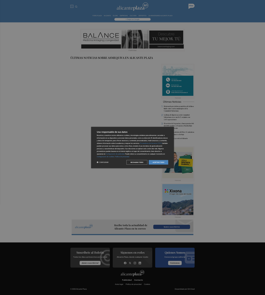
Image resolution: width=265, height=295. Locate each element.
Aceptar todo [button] (158, 162)
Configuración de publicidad (115, 154)
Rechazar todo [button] (137, 162)
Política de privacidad (122, 156)
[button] (102, 162)
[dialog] (132, 147)
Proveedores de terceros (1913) (151, 143)
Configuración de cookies (105, 156)
